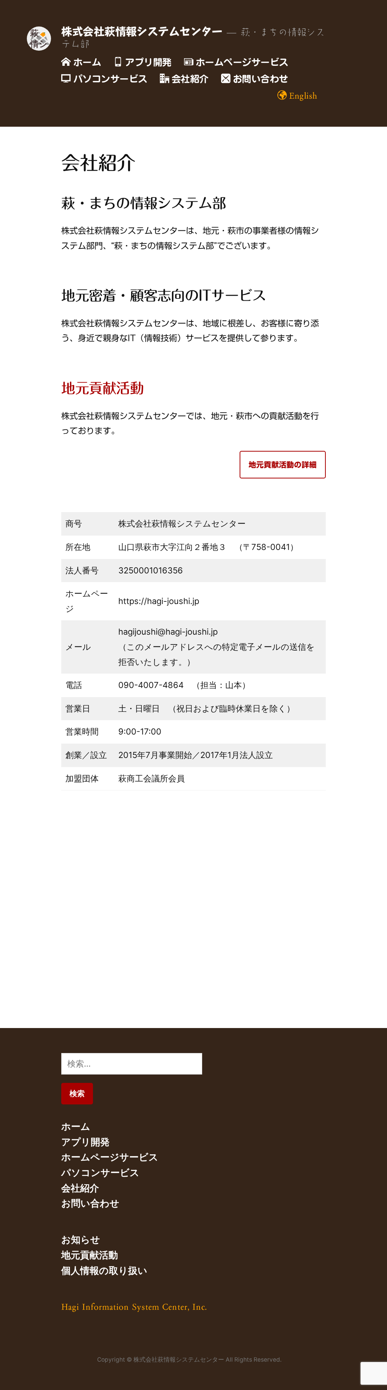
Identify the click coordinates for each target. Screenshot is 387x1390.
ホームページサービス (242, 62)
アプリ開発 (148, 62)
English (303, 95)
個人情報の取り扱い (104, 1270)
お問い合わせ (260, 79)
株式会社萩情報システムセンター (141, 31)
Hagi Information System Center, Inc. (134, 1306)
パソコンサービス (110, 79)
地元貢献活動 (102, 388)
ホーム (87, 62)
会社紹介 (190, 79)
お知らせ (80, 1239)
